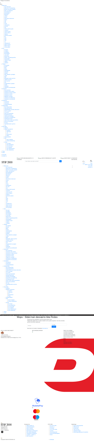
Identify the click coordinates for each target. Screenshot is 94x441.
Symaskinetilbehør (8, 104)
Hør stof (6, 26)
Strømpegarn (7, 58)
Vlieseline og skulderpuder (9, 87)
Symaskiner (4, 100)
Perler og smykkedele (8, 113)
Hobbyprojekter (7, 136)
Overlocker (6, 103)
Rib (5, 36)
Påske (8, 135)
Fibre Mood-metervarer (9, 18)
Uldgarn (6, 61)
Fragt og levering (30, 429)
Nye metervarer (7, 6)
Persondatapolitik (53, 432)
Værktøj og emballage (8, 116)
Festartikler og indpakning (9, 117)
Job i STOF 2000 (53, 429)
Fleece (5, 19)
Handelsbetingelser (30, 426)
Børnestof (6, 14)
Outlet (3, 152)
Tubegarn (6, 62)
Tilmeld (53, 326)
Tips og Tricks (76, 429)
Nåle (5, 77)
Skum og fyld (7, 80)
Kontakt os (4, 155)
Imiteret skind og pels (8, 28)
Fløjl (5, 21)
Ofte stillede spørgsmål (31, 432)
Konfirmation (9, 134)
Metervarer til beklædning (9, 8)
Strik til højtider (10, 139)
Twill (5, 40)
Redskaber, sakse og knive (9, 78)
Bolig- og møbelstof (8, 10)
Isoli (5, 27)
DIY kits (6, 122)
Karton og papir (7, 110)
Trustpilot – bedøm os (31, 434)
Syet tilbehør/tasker (11, 148)
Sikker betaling (29, 428)
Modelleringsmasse (8, 114)
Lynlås (5, 75)
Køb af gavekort (29, 435)
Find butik (4, 154)
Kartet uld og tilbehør (8, 121)
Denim (5, 17)
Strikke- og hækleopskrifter (10, 57)
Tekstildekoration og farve (9, 123)
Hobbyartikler (5, 105)
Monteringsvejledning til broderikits (80, 432)
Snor (5, 82)
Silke (5, 39)
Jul (5, 125)
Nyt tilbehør (6, 65)
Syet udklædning (10, 149)
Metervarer (4, 5)
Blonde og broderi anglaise (9, 9)
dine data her (45, 328)
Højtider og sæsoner (8, 129)
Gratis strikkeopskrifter (78, 425)
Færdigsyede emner (8, 118)
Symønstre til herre (8, 95)
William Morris (7, 45)
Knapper (6, 73)
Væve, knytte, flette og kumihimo (11, 119)
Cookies (51, 430)
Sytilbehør (6, 86)
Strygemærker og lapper (9, 83)
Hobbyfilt (6, 71)
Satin (5, 37)
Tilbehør (4, 64)
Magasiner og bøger (8, 96)
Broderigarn (6, 52)
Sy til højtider (9, 147)
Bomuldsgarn (7, 53)
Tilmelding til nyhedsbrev (31, 433)
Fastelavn (8, 130)
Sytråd (5, 84)
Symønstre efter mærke (9, 91)
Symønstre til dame (8, 93)
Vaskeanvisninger (77, 430)
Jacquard (6, 30)
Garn (3, 48)
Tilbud (3, 151)
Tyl (5, 41)
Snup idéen (4, 126)
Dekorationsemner (8, 108)
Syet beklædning (10, 144)
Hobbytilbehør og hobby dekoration (11, 109)
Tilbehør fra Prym (8, 79)
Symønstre (4, 88)
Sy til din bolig (9, 146)
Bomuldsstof (7, 13)
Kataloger (52, 439)
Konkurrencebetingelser (55, 433)
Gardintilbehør (7, 70)
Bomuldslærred (7, 11)
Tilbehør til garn (7, 60)
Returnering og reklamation (32, 430)
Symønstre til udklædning (9, 97)
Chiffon (5, 15)
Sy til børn (9, 143)
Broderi (5, 66)
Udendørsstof (7, 43)
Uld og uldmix (7, 47)
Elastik (5, 69)
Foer (5, 22)
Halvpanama (6, 24)
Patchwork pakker (8, 35)
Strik (5, 138)
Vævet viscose (7, 44)
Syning (5, 142)
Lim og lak (6, 112)
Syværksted (75, 428)
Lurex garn (6, 54)
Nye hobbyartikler (8, 106)
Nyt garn (6, 49)
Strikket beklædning (11, 140)
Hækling (6, 127)
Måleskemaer (76, 426)
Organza (6, 34)
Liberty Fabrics (7, 32)
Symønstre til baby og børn (10, 92)
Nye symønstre (7, 90)
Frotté (5, 23)
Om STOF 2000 (53, 425)
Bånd (5, 67)
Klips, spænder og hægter (9, 74)
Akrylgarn (6, 51)
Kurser (51, 434)
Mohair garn (6, 56)
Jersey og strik (7, 31)
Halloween (9, 131)
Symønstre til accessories (9, 99)
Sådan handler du (30, 425)
